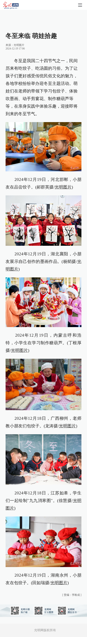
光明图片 (19, 45)
